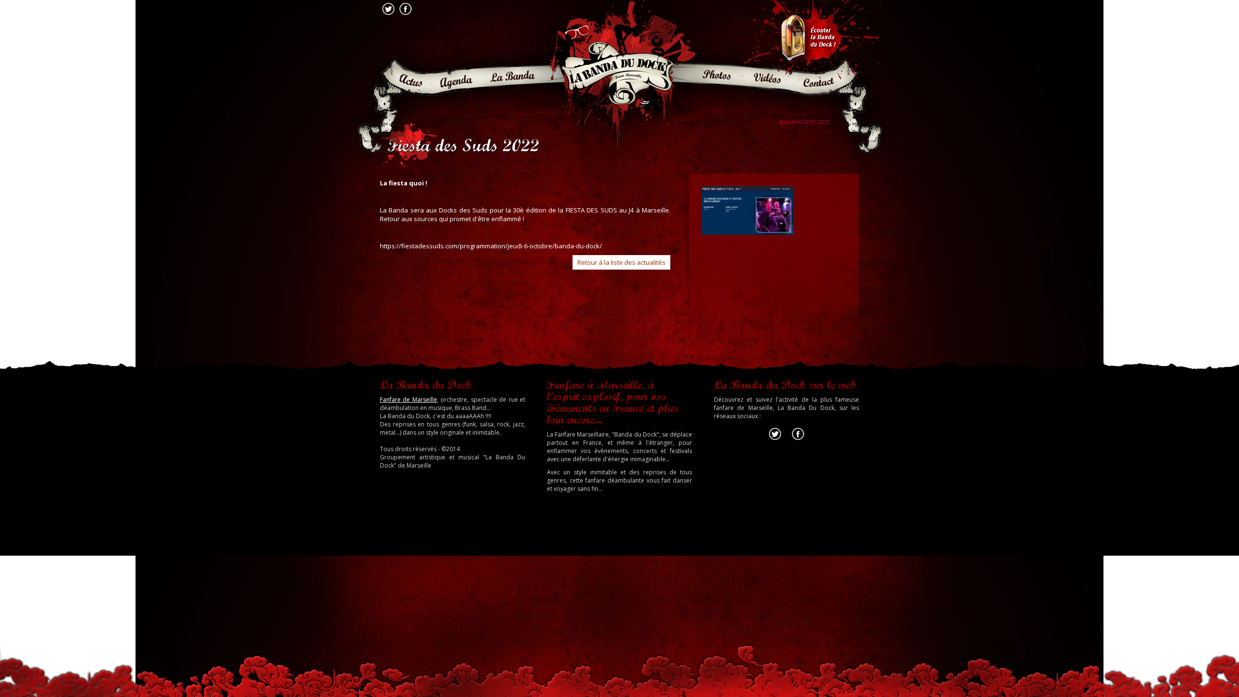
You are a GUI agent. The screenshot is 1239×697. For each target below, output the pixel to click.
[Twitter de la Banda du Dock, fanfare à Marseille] (775, 440)
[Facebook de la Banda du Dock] (797, 440)
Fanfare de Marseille (408, 399)
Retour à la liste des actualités (621, 262)
